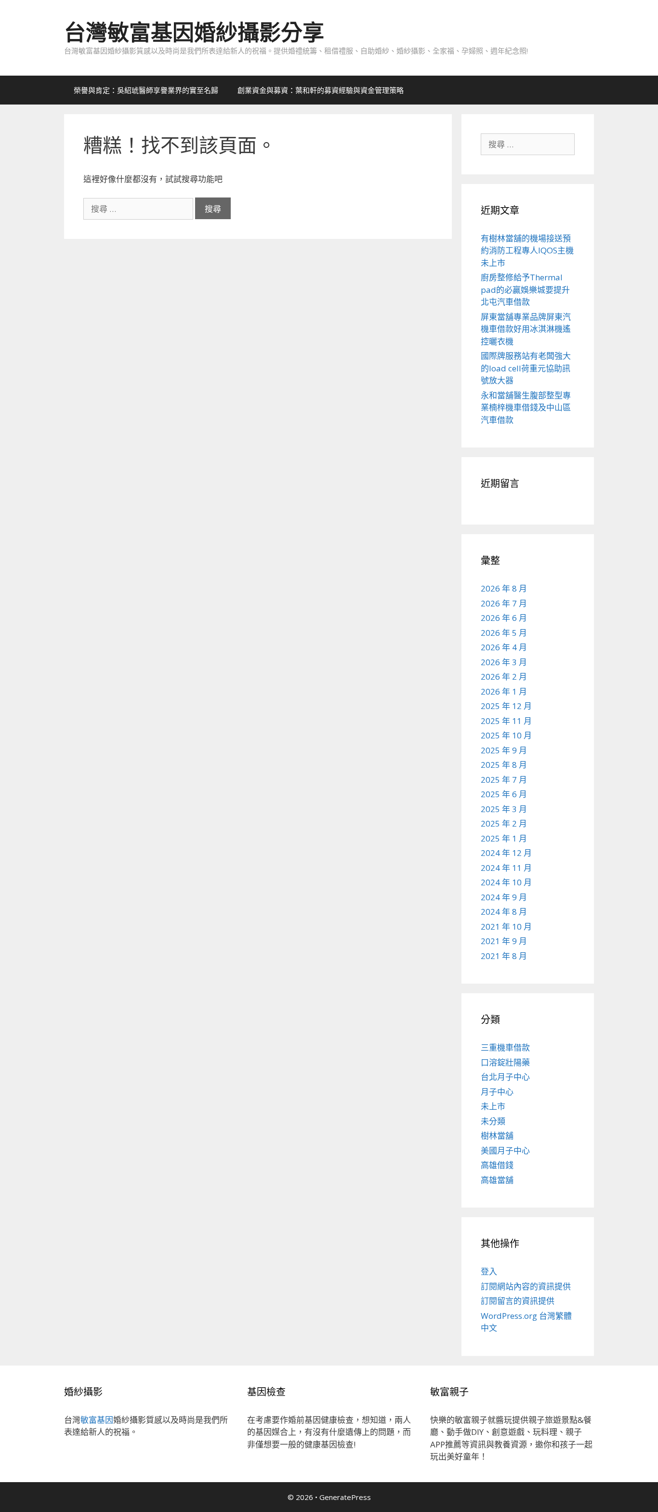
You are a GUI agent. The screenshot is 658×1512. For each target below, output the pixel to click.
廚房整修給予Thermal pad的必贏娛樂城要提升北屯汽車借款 (525, 289)
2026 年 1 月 (504, 691)
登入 (489, 1271)
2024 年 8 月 (504, 911)
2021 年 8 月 (504, 955)
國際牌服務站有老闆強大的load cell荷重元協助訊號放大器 (526, 368)
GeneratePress (345, 1497)
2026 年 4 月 (504, 647)
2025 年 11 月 (506, 720)
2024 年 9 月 (504, 897)
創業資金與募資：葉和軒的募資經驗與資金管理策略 (320, 90)
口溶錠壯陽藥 (505, 1062)
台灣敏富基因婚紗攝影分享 (194, 32)
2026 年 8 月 (504, 588)
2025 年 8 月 (504, 764)
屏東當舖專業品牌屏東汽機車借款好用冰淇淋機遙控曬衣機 (526, 329)
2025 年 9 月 (504, 750)
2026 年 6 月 (504, 617)
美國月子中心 (505, 1150)
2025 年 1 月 (504, 838)
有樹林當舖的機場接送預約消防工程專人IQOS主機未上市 (527, 250)
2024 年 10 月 (506, 882)
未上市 (493, 1106)
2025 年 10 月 (506, 735)
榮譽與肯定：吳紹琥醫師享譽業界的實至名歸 (146, 90)
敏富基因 (96, 1419)
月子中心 (497, 1091)
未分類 (493, 1121)
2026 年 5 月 (504, 632)
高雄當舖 (497, 1179)
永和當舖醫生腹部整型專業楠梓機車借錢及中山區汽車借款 (526, 407)
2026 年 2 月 (504, 676)
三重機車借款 (505, 1047)
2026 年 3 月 (504, 662)
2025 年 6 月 (504, 794)
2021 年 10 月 (506, 926)
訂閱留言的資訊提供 (517, 1300)
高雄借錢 (497, 1164)
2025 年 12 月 (506, 705)
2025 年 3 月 (504, 809)
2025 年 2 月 (504, 823)
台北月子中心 (505, 1076)
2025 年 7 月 (504, 779)
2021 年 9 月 (504, 941)
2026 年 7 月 (504, 603)
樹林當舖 (497, 1135)
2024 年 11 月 (506, 867)
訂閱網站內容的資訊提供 (526, 1286)
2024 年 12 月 (506, 852)
